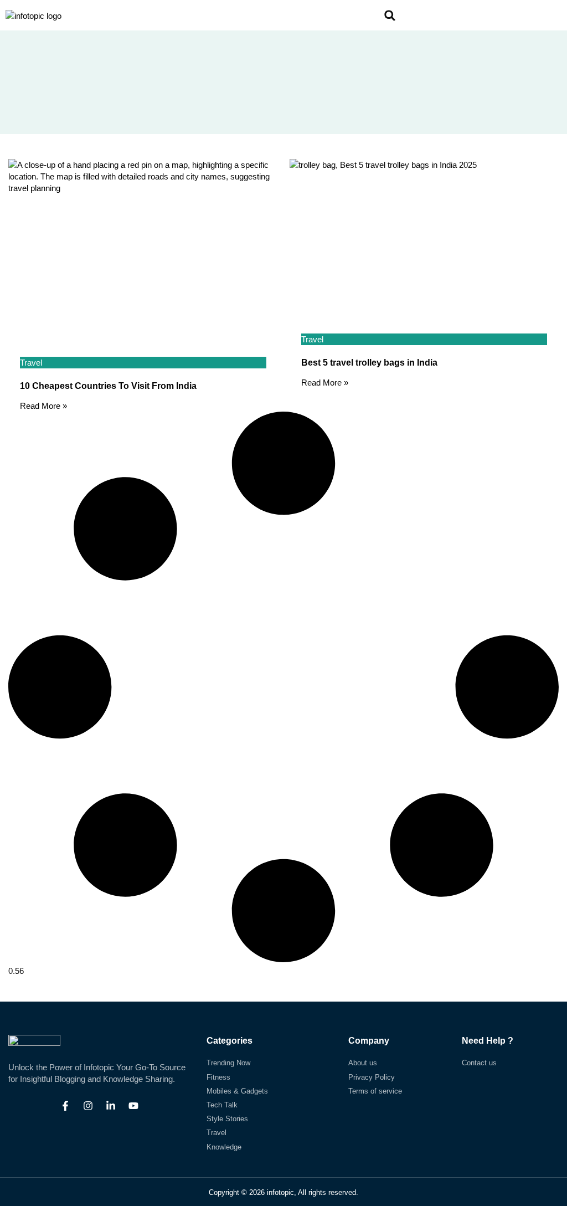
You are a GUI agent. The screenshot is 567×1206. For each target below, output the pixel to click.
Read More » (43, 405)
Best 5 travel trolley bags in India (369, 362)
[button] (432, 15)
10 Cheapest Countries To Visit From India (108, 386)
